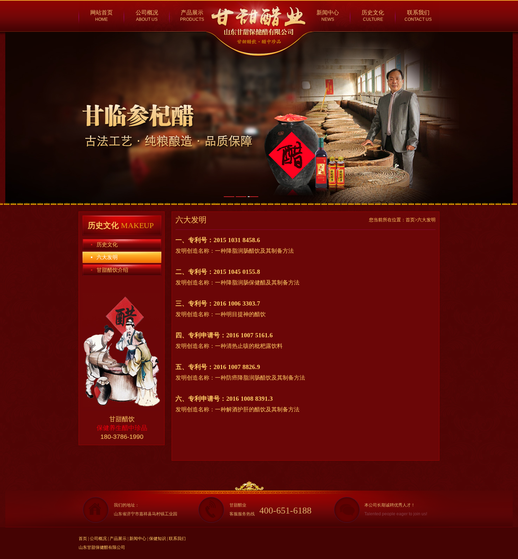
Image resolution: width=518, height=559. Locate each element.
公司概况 (147, 13)
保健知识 (157, 538)
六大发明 (107, 257)
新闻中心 (327, 13)
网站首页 (101, 13)
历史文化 (373, 13)
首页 (83, 538)
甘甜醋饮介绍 (112, 270)
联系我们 (418, 13)
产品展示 (192, 13)
